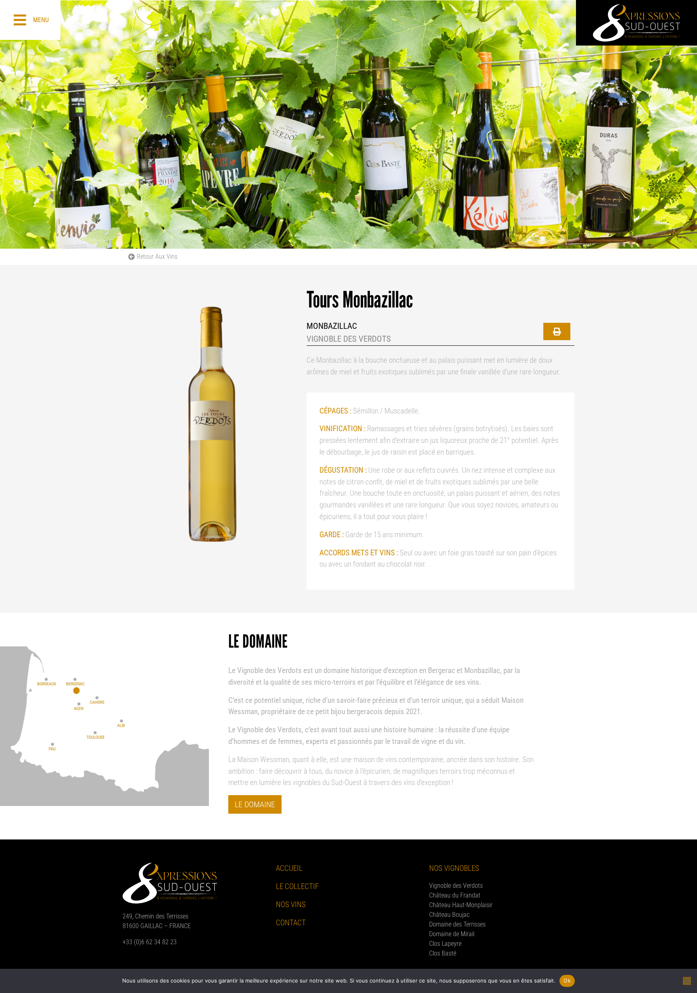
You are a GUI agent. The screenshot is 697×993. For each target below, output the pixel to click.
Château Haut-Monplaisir (460, 905)
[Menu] (20, 20)
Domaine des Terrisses (457, 924)
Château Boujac (449, 914)
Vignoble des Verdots (456, 885)
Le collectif (297, 886)
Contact (291, 922)
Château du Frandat (454, 895)
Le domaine (255, 804)
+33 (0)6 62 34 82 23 (150, 942)
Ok (567, 980)
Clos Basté (442, 953)
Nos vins (291, 904)
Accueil (289, 868)
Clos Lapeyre (445, 943)
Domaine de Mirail (451, 934)
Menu (41, 20)
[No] (687, 981)
